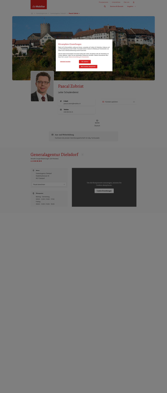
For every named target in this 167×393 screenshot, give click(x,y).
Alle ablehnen (84, 61)
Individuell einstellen (65, 61)
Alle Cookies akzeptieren (88, 66)
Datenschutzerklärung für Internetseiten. (79, 57)
